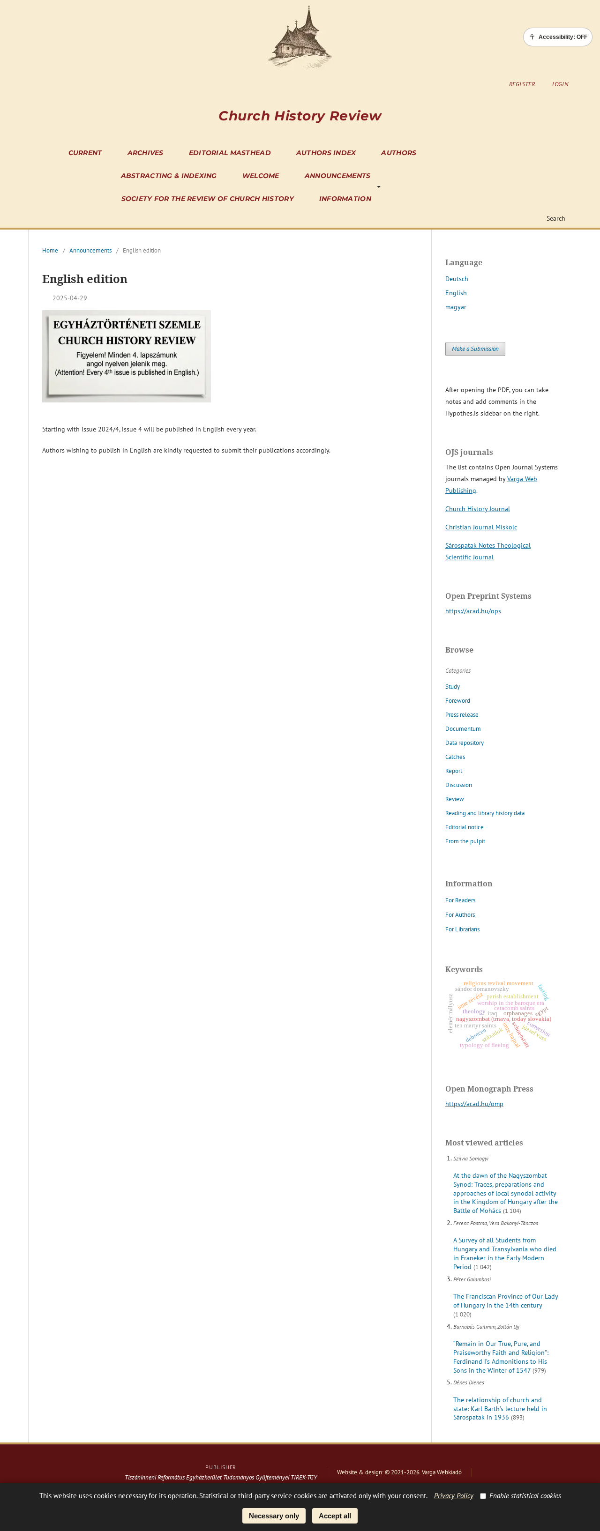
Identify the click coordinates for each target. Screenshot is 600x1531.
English (456, 293)
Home (50, 250)
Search (555, 218)
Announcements (338, 175)
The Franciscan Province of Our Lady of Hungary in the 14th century (505, 1300)
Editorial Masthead (230, 153)
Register (522, 84)
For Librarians (462, 929)
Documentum (463, 729)
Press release (462, 715)
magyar (455, 307)
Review (454, 799)
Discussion (458, 785)
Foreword (457, 701)
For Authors (460, 915)
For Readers (460, 900)
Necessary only (274, 1516)
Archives (146, 153)
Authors (398, 153)
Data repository (464, 743)
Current (85, 153)
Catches (455, 757)
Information (345, 198)
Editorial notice (464, 827)
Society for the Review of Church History (207, 198)
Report (453, 771)
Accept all (335, 1516)
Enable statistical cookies (525, 1495)
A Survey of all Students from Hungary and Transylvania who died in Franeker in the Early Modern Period (504, 1253)
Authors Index (326, 153)
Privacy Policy (453, 1495)
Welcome (260, 175)
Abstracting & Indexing (169, 175)
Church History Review (300, 116)
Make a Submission (475, 349)
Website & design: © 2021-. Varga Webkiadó (399, 1472)
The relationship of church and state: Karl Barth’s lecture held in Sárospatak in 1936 (500, 1409)
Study (452, 687)
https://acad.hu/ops (473, 611)
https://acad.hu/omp (474, 1104)
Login (560, 84)
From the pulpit (465, 841)
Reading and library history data (485, 813)
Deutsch (456, 279)
